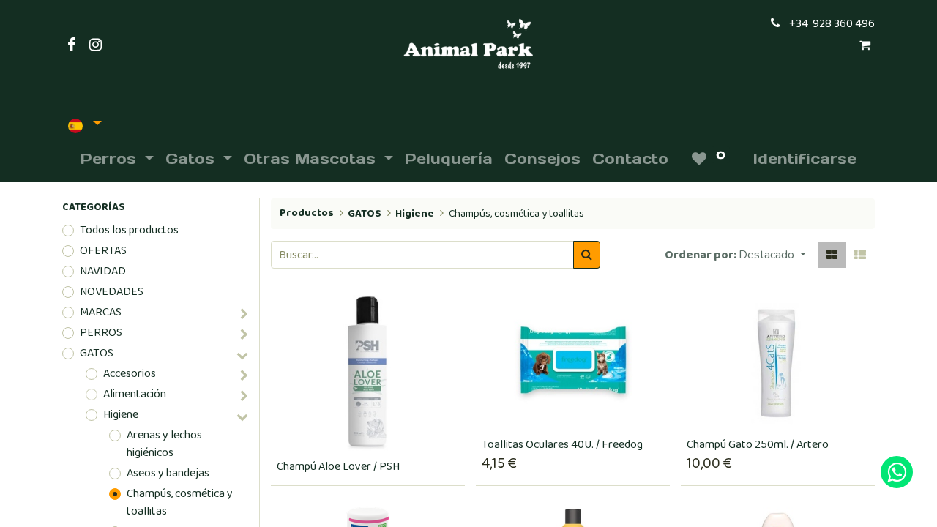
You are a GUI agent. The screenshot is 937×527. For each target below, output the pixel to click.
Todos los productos (129, 230)
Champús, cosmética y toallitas (180, 502)
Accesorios (129, 374)
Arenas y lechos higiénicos (164, 444)
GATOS (96, 353)
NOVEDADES (111, 292)
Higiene (120, 415)
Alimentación (134, 394)
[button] (772, 255)
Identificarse (804, 158)
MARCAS (101, 312)
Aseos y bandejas (168, 473)
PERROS (101, 333)
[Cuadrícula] (832, 255)
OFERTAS (103, 251)
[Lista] (860, 255)
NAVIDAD (103, 271)
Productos (307, 213)
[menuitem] (449, 159)
